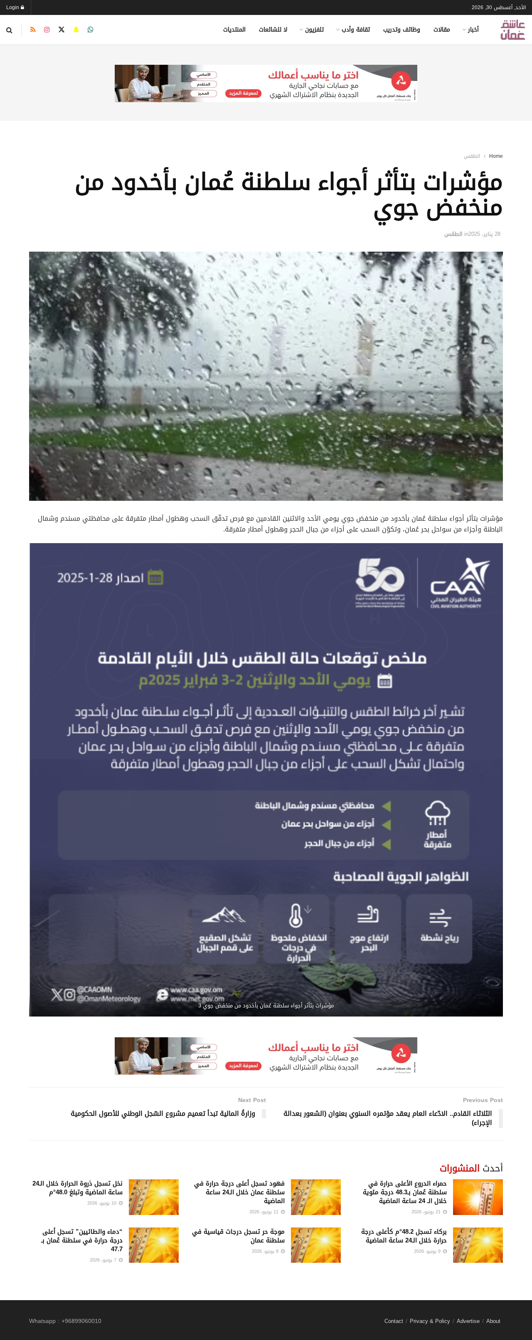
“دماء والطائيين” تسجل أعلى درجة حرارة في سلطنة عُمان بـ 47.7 (82, 1240)
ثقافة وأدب (356, 29)
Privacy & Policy (430, 1321)
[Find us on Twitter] (61, 30)
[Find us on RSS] (33, 30)
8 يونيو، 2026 (266, 1251)
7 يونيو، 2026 (104, 1260)
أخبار (473, 29)
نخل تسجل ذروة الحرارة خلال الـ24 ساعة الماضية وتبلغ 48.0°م (77, 1188)
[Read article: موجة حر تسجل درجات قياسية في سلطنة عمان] (316, 1245)
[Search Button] (9, 30)
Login (13, 7)
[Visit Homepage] (513, 29)
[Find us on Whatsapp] (91, 30)
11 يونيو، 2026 (264, 1212)
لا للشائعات (273, 29)
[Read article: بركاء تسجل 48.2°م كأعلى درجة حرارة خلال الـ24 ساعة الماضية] (478, 1245)
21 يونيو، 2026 (426, 1212)
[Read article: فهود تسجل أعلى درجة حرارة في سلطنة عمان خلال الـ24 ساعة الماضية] (316, 1197)
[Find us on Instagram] (47, 30)
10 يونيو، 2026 (102, 1203)
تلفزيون (314, 29)
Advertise (468, 1321)
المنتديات (234, 29)
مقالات (441, 29)
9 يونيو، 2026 (428, 1251)
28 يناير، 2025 (484, 234)
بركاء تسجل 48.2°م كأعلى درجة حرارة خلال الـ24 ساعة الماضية (404, 1236)
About (493, 1321)
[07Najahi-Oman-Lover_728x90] (266, 84)
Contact (393, 1321)
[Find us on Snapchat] (76, 30)
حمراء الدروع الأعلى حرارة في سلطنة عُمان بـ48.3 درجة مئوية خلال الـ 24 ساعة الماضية (405, 1192)
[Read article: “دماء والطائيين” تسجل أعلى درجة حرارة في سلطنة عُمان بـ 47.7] (154, 1245)
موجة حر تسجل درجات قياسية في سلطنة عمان (238, 1236)
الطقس (472, 156)
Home (496, 156)
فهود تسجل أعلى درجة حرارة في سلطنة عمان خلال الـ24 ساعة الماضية (239, 1192)
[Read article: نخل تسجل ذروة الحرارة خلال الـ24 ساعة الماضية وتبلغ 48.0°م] (154, 1197)
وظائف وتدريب (401, 29)
